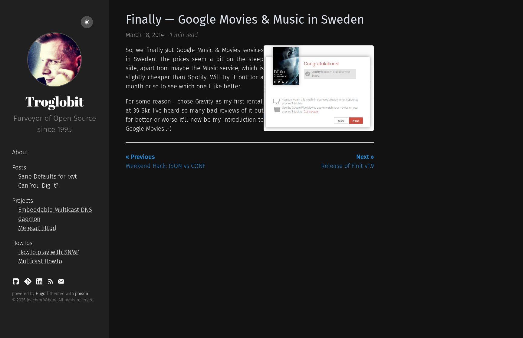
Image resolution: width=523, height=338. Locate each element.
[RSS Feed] (51, 283)
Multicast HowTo (40, 261)
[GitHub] (16, 283)
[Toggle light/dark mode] (87, 22)
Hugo (40, 293)
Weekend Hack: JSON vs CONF (166, 161)
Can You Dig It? (38, 185)
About (20, 152)
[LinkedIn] (40, 283)
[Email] (61, 283)
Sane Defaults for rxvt (47, 176)
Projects (22, 200)
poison (81, 293)
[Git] (28, 283)
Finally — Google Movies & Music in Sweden (245, 19)
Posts (19, 167)
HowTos (22, 243)
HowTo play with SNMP (48, 252)
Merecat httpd (37, 227)
